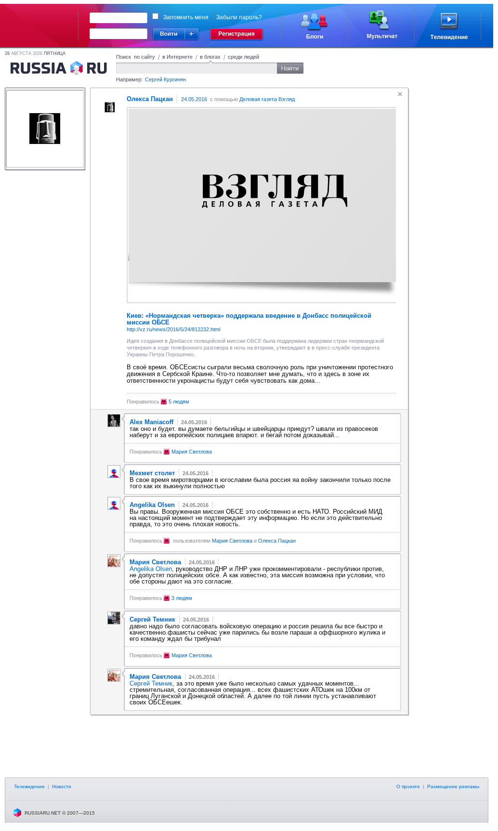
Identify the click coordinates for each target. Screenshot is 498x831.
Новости (61, 786)
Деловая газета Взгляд (267, 99)
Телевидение (29, 786)
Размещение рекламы (453, 786)
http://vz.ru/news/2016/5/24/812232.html (173, 329)
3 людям (181, 598)
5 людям (179, 401)
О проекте (408, 786)
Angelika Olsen (151, 568)
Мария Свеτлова (191, 451)
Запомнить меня (186, 17)
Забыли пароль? (239, 17)
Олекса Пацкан (277, 541)
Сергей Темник (151, 683)
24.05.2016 (194, 99)
